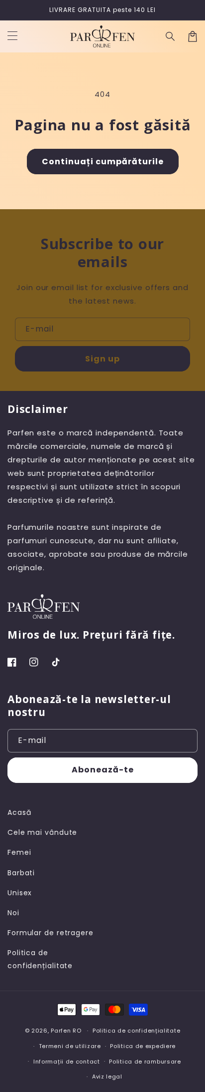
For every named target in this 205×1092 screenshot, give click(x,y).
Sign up (102, 358)
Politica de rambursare (145, 1062)
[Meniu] (12, 36)
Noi (13, 913)
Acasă (19, 812)
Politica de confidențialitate (40, 959)
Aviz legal (107, 1077)
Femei (19, 852)
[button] (171, 36)
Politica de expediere (143, 1046)
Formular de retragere (50, 933)
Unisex (19, 893)
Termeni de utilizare (70, 1046)
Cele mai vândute (42, 832)
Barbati (21, 873)
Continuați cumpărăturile (103, 161)
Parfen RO (66, 1031)
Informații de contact (66, 1062)
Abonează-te (103, 769)
